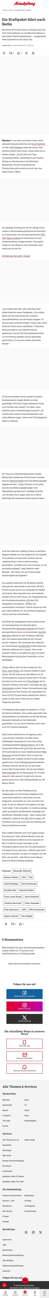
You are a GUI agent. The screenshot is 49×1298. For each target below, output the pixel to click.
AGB (4, 1245)
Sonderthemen (30, 1211)
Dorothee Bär (24, 646)
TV (25, 1105)
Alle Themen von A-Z (11, 1140)
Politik (11, 10)
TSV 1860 (6, 1121)
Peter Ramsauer (11, 909)
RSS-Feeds (7, 1156)
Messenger (7, 1150)
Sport (26, 1100)
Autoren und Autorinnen (12, 1196)
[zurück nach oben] (25, 1281)
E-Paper (6, 1216)
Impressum (7, 1240)
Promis (5, 1126)
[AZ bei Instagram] (33, 1232)
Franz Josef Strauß (10, 671)
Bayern (5, 1110)
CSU (33, 653)
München (6, 1100)
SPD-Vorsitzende (36, 909)
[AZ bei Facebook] (26, 1232)
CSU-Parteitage (11, 884)
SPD (27, 818)
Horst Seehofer (38, 144)
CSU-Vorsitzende (28, 884)
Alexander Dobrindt (24, 629)
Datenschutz (8, 1250)
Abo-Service (7, 1211)
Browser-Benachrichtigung (13, 1161)
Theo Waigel (32, 681)
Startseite (5, 10)
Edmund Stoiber (17, 481)
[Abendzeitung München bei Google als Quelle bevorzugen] (33, 53)
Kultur (26, 1110)
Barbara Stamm (28, 745)
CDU (28, 600)
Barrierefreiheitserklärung (13, 1255)
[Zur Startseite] (24, 6)
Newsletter (7, 1145)
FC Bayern (7, 1116)
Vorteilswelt (7, 1171)
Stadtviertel (7, 1105)
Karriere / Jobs (8, 1201)
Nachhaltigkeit (30, 1121)
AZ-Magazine (29, 1206)
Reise (26, 1116)
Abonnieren (7, 1206)
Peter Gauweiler (9, 773)
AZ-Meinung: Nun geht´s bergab (16, 256)
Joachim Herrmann (13, 903)
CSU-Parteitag (16, 147)
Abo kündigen (8, 1260)
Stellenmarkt (29, 1140)
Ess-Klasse (7, 1166)
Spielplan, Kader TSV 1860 (13, 1182)
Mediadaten (29, 1196)
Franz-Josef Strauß (13, 897)
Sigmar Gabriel (13, 238)
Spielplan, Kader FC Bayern (13, 1176)
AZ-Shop (27, 1201)
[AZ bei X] (40, 1232)
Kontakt (6, 1222)
